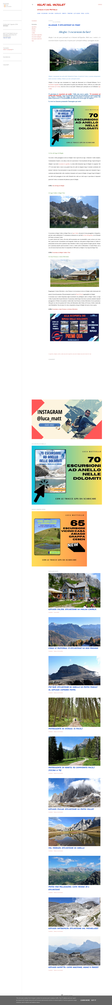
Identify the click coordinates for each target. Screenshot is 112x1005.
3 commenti (56, 612)
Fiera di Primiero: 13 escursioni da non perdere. (73, 648)
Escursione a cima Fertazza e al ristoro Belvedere (65, 309)
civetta (33, 31)
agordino (34, 27)
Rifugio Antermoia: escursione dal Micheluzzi (73, 928)
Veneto (64, 13)
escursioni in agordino (53, 84)
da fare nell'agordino (88, 235)
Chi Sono (50, 13)
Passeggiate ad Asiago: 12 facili (65, 728)
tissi (33, 40)
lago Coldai (75, 233)
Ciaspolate (57, 13)
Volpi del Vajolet (51, 5)
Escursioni (44, 13)
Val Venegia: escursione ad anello (66, 848)
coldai (33, 33)
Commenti (8, 6)
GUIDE (38, 13)
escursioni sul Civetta (55, 86)
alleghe (34, 29)
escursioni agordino (37, 35)
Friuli (82, 13)
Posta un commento (58, 651)
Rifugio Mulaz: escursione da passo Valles (71, 809)
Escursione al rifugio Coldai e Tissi (61, 252)
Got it (93, 1000)
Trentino (70, 13)
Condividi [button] (34, 20)
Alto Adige (77, 13)
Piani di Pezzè (79, 294)
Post (6, 5)
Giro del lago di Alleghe (58, 185)
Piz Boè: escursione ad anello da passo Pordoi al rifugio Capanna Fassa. (72, 688)
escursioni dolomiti (37, 38)
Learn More (85, 1000)
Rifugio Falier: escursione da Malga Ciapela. (72, 609)
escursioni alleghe (36, 36)
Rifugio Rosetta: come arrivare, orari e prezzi (73, 967)
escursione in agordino (64, 164)
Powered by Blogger (68, 995)
